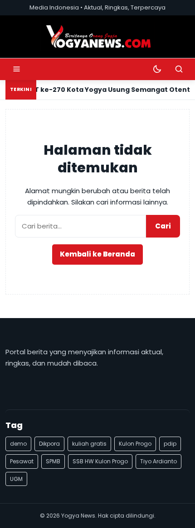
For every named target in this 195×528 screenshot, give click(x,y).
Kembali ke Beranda (97, 254)
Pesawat (22, 461)
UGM (16, 479)
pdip (170, 443)
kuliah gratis (89, 443)
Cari (163, 226)
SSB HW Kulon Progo (100, 461)
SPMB (53, 461)
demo (18, 443)
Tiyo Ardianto (158, 461)
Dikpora (49, 443)
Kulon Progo (135, 443)
